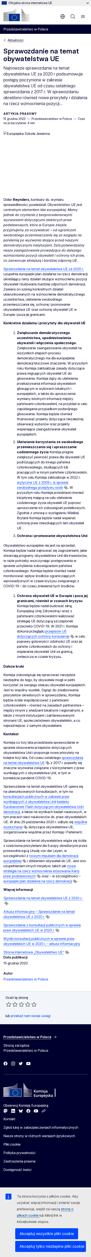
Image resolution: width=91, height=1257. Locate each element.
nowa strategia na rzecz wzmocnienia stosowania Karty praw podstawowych (41, 871)
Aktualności (15, 40)
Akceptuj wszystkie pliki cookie (46, 1233)
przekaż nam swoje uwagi (30, 1016)
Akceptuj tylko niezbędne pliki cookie (51, 1246)
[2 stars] (12, 1004)
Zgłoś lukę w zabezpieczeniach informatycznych (40, 1127)
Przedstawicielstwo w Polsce (25, 979)
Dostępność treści (17, 1170)
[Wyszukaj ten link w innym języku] (66, 488)
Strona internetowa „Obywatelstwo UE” (33, 952)
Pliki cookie (12, 1144)
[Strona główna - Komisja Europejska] (16, 14)
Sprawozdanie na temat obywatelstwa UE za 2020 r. (43, 269)
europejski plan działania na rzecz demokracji (37, 881)
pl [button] (62, 16)
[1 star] (9, 1004)
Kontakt (9, 1119)
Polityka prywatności (19, 1153)
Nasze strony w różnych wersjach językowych (39, 1136)
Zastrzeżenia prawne (19, 1161)
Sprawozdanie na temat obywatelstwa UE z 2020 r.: (43, 898)
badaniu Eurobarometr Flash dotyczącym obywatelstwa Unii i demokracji (43, 807)
